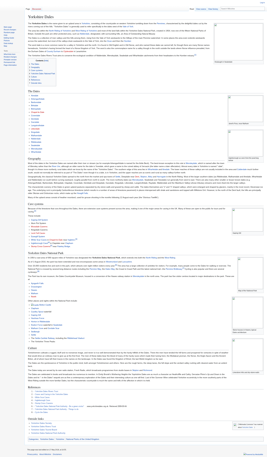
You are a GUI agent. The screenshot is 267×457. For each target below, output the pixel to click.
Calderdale (242, 169)
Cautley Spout (37, 312)
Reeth (33, 296)
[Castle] (35, 305)
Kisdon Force (37, 325)
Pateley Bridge (63, 246)
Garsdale (35, 122)
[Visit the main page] (12, 11)
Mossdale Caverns (39, 226)
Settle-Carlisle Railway (45, 338)
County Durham (54, 51)
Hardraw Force (37, 318)
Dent (137, 176)
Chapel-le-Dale (37, 112)
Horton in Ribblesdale (40, 321)
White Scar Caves (39, 240)
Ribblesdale (36, 142)
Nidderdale (84, 34)
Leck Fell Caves (38, 233)
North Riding (151, 258)
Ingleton (71, 240)
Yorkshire (86, 23)
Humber (127, 41)
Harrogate (161, 176)
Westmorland (112, 262)
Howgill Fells (82, 193)
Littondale (35, 129)
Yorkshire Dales (247, 427)
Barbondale (36, 102)
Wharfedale (36, 152)
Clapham (69, 243)
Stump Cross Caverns (40, 246)
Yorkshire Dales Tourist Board (44, 430)
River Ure (56, 166)
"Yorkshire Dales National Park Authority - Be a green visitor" (59, 406)
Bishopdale (36, 109)
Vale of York (128, 26)
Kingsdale (35, 132)
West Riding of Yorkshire (86, 31)
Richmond (147, 370)
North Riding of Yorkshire (60, 31)
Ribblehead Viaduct (75, 338)
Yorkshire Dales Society (41, 423)
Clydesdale (68, 51)
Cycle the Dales (41, 412)
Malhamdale (36, 135)
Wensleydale (36, 149)
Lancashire (127, 262)
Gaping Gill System (39, 220)
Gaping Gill (36, 315)
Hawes (34, 290)
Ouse (109, 41)
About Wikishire (45, 454)
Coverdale (35, 115)
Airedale (34, 95)
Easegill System (38, 236)
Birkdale (34, 105)
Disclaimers (57, 454)
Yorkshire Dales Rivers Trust (46, 391)
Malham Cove (37, 328)
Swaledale (35, 145)
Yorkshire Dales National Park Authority (48, 433)
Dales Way (110, 269)
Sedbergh (35, 331)
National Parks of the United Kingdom (82, 439)
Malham (34, 293)
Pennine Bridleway (174, 269)
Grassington (36, 287)
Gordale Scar (53, 328)
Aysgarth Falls (37, 283)
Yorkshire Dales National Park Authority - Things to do (56, 409)
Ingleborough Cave (39, 243)
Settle (117, 176)
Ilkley (150, 176)
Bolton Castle (45, 305)
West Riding (170, 258)
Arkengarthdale (37, 99)
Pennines (161, 23)
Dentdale (35, 119)
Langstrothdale (37, 125)
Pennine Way (95, 269)
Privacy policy (32, 454)
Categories (33, 439)
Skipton (143, 176)
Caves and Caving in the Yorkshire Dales (51, 394)
